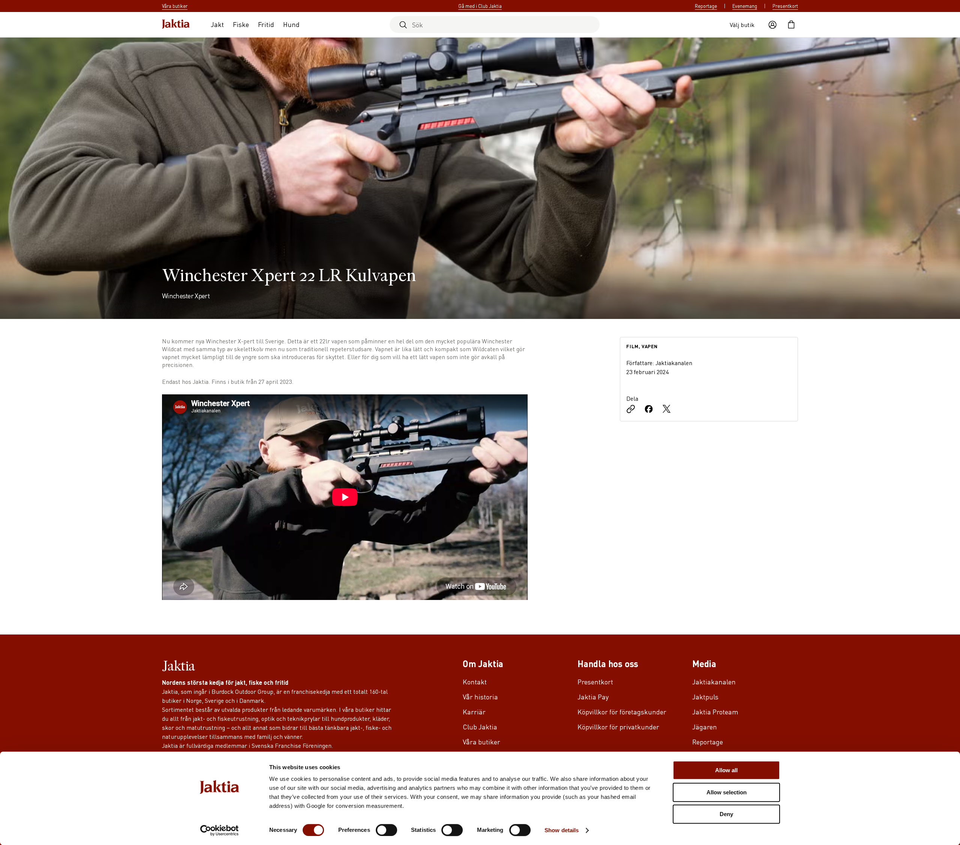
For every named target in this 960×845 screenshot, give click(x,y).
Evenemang (744, 6)
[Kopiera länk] (630, 409)
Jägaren (704, 726)
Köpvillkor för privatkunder (618, 726)
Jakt (217, 24)
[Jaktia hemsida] (176, 24)
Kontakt (475, 681)
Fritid (266, 24)
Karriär (474, 711)
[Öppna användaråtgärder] (772, 25)
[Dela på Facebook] (648, 409)
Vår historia (480, 696)
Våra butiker (481, 741)
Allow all (726, 770)
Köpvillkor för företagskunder (622, 711)
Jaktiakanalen (714, 681)
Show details (561, 830)
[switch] (386, 830)
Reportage (706, 6)
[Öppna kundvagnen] (791, 25)
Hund (291, 24)
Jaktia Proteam (715, 711)
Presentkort (785, 6)
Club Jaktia (480, 726)
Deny (726, 814)
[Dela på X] (666, 409)
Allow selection (726, 792)
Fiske (241, 24)
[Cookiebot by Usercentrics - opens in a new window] (219, 830)
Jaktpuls (705, 696)
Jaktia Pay (593, 696)
